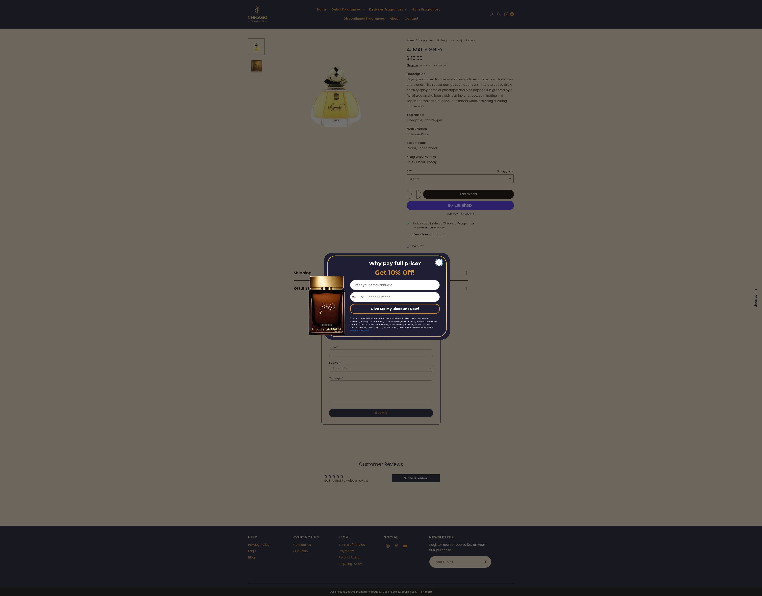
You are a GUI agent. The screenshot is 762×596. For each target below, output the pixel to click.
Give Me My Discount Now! (395, 308)
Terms (366, 330)
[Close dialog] (439, 262)
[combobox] (357, 297)
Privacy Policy (356, 330)
